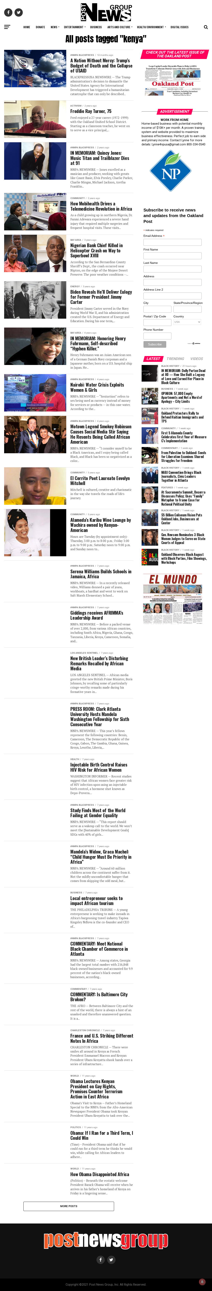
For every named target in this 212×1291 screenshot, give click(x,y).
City (145, 303)
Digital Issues (179, 27)
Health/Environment (150, 27)
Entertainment (73, 27)
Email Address (154, 236)
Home (26, 27)
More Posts (68, 1206)
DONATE (40, 27)
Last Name (150, 262)
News (54, 27)
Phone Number (153, 329)
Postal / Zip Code (154, 316)
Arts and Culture (118, 27)
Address (148, 276)
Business (96, 27)
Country (178, 316)
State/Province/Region (187, 303)
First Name (150, 249)
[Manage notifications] (202, 1282)
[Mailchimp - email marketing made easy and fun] (194, 343)
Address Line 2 (153, 289)
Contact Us (105, 38)
